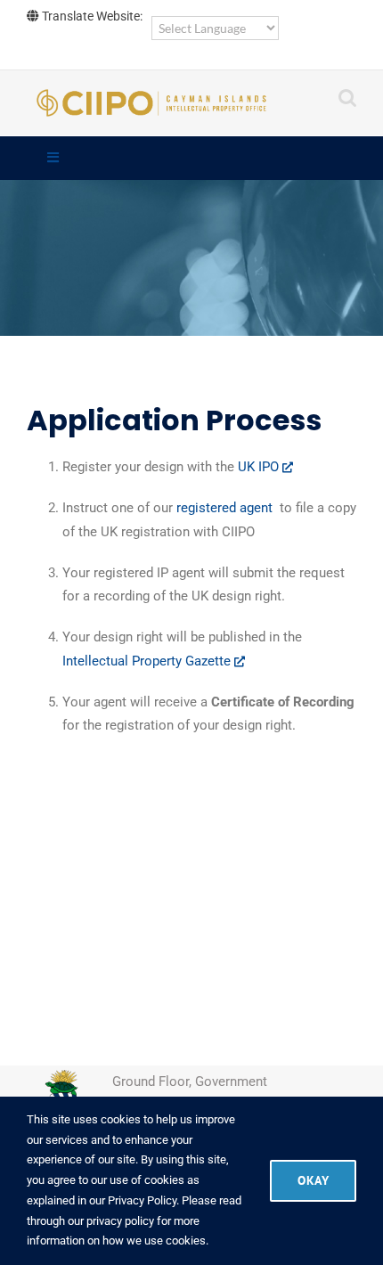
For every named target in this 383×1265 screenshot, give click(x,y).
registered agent (226, 508)
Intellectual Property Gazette (148, 661)
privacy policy (120, 1221)
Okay (313, 1180)
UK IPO (260, 467)
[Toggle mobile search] (347, 97)
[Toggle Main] (191, 158)
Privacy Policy (142, 1200)
